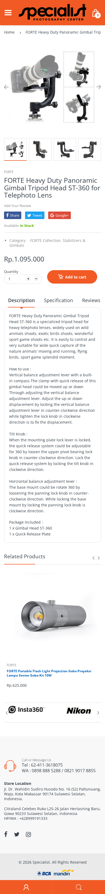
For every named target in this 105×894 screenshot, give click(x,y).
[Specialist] (52, 12)
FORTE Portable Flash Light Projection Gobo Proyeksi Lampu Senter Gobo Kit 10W (49, 673)
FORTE (9, 172)
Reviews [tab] (91, 300)
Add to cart (75, 277)
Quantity (11, 271)
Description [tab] (21, 300)
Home (9, 32)
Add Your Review (17, 205)
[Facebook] (6, 834)
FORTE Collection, (46, 240)
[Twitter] (16, 834)
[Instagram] (28, 834)
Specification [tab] (58, 300)
